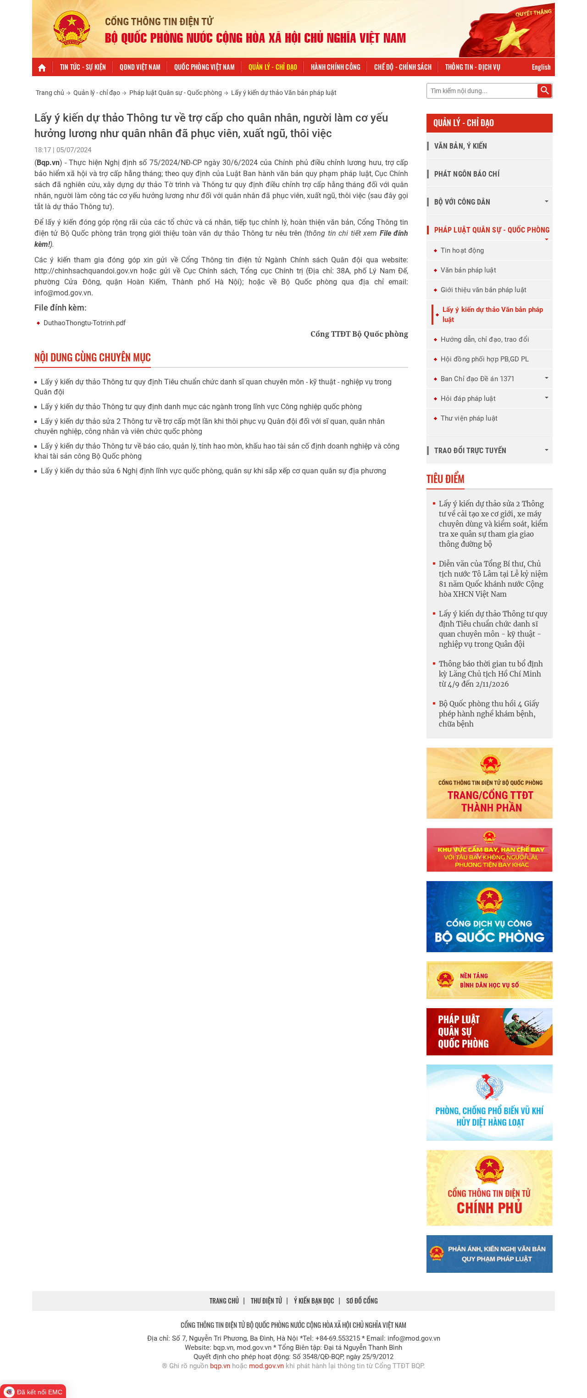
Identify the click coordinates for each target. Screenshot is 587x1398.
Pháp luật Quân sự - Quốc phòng (175, 92)
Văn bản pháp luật (468, 270)
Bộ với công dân (462, 202)
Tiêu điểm (445, 478)
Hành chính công (335, 67)
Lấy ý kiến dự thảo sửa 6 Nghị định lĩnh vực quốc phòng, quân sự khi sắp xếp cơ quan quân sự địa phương (213, 470)
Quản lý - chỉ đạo (273, 67)
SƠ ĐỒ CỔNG (362, 1300)
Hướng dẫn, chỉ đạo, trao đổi (485, 339)
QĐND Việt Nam (140, 67)
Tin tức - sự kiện (83, 67)
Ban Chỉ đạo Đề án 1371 (478, 379)
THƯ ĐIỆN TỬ (266, 1300)
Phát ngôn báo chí (466, 174)
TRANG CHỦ (224, 1300)
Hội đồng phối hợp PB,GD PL (485, 359)
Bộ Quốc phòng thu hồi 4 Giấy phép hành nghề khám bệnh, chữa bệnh (489, 713)
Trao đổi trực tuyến (470, 450)
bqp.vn (220, 1366)
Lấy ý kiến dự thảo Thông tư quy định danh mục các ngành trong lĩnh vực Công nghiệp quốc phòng (201, 406)
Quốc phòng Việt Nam (204, 67)
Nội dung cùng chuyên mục (92, 357)
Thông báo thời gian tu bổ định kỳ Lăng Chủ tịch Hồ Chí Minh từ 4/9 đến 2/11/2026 (491, 674)
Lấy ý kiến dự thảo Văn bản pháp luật (284, 92)
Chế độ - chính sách (403, 67)
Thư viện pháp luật (469, 418)
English (541, 67)
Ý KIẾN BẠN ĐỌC (314, 1300)
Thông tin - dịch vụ (472, 67)
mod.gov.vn (266, 1366)
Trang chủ (50, 92)
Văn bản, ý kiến (460, 146)
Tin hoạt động (462, 250)
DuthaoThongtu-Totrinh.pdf (85, 323)
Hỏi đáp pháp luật (468, 398)
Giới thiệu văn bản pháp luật (483, 290)
